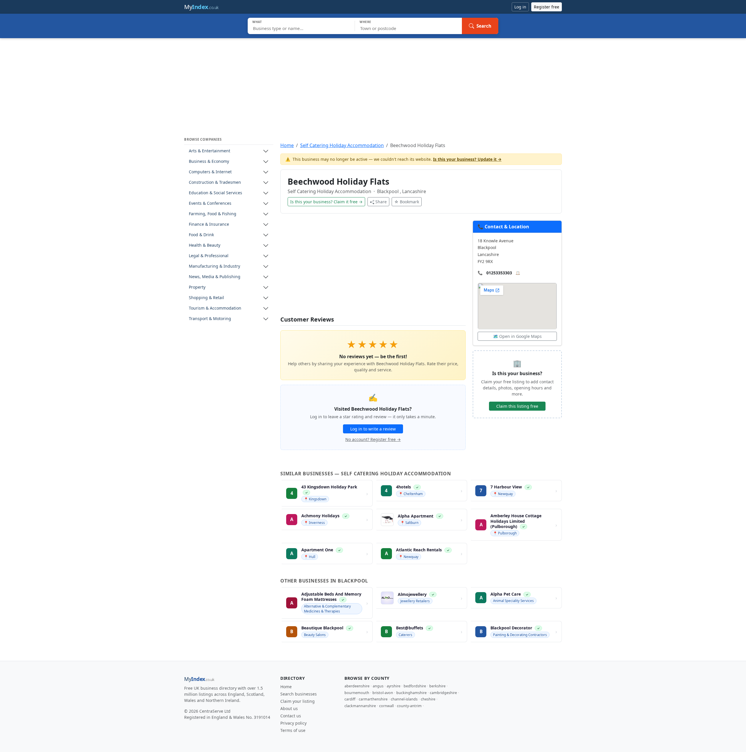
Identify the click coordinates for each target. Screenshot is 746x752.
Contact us (290, 716)
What (257, 22)
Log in (520, 7)
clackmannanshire (360, 705)
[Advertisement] (373, 82)
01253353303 (499, 273)
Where (365, 22)
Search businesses (298, 694)
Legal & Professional (208, 255)
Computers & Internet (210, 172)
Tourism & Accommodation (215, 308)
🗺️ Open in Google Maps (517, 336)
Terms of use (292, 730)
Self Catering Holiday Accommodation (342, 145)
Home (287, 145)
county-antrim (409, 705)
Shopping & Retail (206, 297)
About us (289, 708)
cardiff (350, 699)
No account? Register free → (373, 439)
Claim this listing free (517, 406)
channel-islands (404, 699)
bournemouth (356, 692)
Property (197, 287)
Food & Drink (201, 234)
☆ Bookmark (406, 201)
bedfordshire (415, 686)
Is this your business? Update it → (467, 159)
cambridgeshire (443, 692)
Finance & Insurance (209, 224)
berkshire (437, 686)
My (201, 7)
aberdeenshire (357, 686)
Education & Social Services (215, 192)
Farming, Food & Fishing (212, 213)
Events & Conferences (210, 203)
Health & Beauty (204, 245)
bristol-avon (382, 692)
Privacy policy (293, 723)
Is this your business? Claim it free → (326, 201)
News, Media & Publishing (214, 276)
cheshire (428, 699)
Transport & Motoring (210, 318)
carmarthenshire (373, 699)
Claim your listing (297, 701)
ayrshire (393, 686)
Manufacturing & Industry (214, 266)
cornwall (386, 705)
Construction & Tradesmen (215, 182)
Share (381, 201)
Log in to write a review (373, 429)
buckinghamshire (411, 692)
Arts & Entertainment (209, 151)
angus (378, 686)
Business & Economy (209, 161)
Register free (546, 7)
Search (483, 26)
